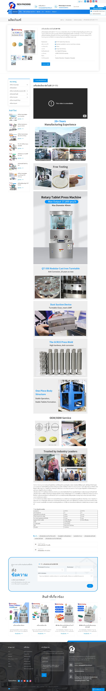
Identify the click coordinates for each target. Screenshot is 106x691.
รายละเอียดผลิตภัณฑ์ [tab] (40, 80)
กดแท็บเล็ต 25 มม (78, 536)
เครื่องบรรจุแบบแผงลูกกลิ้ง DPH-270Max (23, 134)
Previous (5, 618)
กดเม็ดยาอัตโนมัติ (39, 538)
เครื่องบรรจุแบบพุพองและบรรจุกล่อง (22, 115)
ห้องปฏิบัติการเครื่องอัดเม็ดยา (64, 536)
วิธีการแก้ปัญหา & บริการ (29, 11)
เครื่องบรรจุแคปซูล (14, 84)
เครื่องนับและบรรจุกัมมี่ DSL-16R (23, 154)
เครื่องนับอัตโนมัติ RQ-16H (23, 164)
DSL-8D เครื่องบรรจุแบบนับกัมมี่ (23, 144)
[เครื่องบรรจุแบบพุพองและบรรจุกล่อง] (13, 118)
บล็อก (38, 686)
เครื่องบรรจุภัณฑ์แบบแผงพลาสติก (18, 91)
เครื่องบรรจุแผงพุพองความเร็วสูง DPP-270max (22, 175)
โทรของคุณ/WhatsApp (44, 567)
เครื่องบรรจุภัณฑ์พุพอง (28, 651)
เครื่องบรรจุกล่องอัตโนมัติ (28, 668)
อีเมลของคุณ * (70, 567)
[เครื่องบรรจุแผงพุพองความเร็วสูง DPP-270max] (13, 176)
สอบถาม (45, 64)
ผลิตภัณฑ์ (15, 11)
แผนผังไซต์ (42, 686)
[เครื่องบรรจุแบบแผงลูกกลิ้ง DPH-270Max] (13, 137)
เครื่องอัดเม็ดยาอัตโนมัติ (90, 536)
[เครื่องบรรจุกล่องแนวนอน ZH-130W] (13, 127)
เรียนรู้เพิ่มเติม (18, 633)
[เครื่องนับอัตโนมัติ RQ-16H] (13, 167)
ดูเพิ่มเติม (19, 118)
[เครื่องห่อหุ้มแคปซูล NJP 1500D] (13, 186)
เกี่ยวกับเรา (48, 11)
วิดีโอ (20, 11)
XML (46, 686)
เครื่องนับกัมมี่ (26, 654)
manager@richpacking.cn (45, 7)
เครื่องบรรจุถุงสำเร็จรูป (15, 100)
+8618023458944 (63, 7)
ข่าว (43, 11)
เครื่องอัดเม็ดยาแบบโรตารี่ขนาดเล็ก (47, 536)
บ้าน (10, 11)
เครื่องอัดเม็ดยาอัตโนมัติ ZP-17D (50, 564)
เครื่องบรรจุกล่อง (14, 97)
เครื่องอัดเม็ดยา (68, 20)
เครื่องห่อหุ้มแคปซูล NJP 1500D (23, 184)
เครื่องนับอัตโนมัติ (14, 94)
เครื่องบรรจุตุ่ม (26, 658)
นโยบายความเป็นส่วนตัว (53, 686)
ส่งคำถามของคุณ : (42, 573)
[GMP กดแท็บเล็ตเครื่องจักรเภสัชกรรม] (87, 612)
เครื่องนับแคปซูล (27, 661)
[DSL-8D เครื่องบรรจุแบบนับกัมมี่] (13, 147)
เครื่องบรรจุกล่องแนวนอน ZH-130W (22, 125)
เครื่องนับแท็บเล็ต (27, 663)
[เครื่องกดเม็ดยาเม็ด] (18, 612)
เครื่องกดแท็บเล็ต (27, 656)
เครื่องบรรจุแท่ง (13, 103)
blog (38, 11)
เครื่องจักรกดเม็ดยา (78, 20)
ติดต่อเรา (54, 11)
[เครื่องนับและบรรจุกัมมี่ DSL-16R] (13, 157)
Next (100, 618)
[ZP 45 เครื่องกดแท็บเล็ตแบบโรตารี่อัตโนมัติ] (41, 612)
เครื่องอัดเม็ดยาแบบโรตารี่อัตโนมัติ (53, 538)
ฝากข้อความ (98, 689)
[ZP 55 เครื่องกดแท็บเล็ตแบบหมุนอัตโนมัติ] (64, 612)
